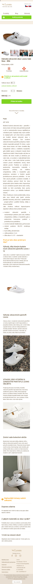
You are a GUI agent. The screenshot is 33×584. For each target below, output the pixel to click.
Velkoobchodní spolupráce (8, 562)
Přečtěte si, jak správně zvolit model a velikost (15, 77)
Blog (16, 13)
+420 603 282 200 (7, 6)
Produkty (6, 13)
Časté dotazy (5, 572)
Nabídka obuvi (5, 559)
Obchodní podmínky (7, 567)
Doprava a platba (6, 569)
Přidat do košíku (16, 101)
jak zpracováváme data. (19, 578)
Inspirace (4, 564)
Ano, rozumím (17, 582)
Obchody (27, 13)
